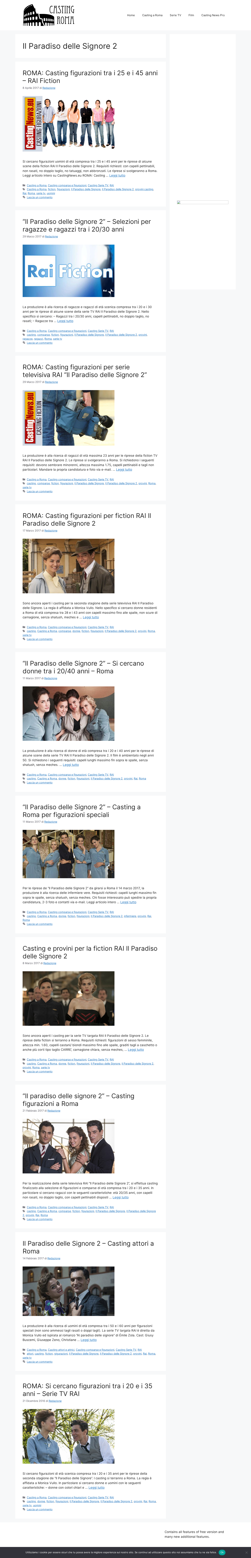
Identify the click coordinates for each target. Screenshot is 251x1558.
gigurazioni (61, 1353)
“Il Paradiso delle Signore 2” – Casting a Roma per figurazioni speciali (82, 810)
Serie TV (175, 15)
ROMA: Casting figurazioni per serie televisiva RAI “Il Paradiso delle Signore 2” (85, 371)
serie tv (40, 193)
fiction (51, 189)
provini (143, 334)
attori (30, 1353)
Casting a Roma (152, 15)
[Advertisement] (204, 144)
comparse (43, 334)
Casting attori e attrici (61, 1349)
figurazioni (63, 189)
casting (31, 334)
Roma (31, 193)
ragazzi (38, 338)
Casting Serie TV (98, 185)
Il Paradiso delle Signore (86, 189)
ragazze (28, 338)
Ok (222, 1552)
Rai (24, 193)
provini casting (144, 189)
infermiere (130, 916)
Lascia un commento (40, 197)
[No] (246, 1552)
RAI (112, 185)
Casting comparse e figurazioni (67, 185)
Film (191, 15)
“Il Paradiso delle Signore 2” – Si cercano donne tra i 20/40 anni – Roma (83, 667)
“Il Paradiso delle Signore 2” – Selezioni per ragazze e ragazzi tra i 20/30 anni (87, 225)
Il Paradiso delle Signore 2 (118, 189)
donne (76, 631)
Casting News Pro (213, 15)
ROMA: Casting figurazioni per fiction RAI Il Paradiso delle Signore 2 (87, 519)
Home (131, 15)
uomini (51, 193)
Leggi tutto (117, 175)
